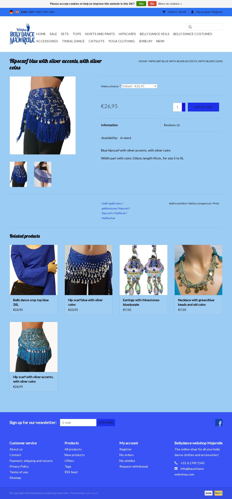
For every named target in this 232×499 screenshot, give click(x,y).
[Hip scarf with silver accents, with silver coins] (34, 347)
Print (216, 203)
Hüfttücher (108, 218)
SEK (52, 12)
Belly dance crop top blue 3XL (31, 302)
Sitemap (15, 478)
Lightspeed (91, 493)
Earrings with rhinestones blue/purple (141, 302)
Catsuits (96, 41)
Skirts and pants (100, 34)
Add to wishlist (178, 203)
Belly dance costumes (193, 34)
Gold (105, 203)
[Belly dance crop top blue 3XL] (34, 270)
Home (41, 34)
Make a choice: (111, 86)
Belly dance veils (154, 34)
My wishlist (127, 461)
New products (75, 455)
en (17, 12)
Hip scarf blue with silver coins (85, 302)
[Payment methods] (208, 492)
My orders (126, 455)
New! (160, 41)
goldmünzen (109, 208)
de (11, 12)
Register (125, 449)
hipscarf (124, 208)
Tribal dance (73, 41)
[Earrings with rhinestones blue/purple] (143, 270)
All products (73, 449)
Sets (65, 34)
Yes (141, 3)
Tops (76, 34)
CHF (45, 12)
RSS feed (71, 472)
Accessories (47, 41)
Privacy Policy (19, 466)
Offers (69, 461)
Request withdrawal (133, 466)
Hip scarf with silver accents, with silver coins (33, 379)
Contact (15, 455)
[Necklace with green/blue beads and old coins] (198, 270)
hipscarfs (107, 213)
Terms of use (19, 472)
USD (38, 12)
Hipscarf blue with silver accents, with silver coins (185, 61)
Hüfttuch (120, 213)
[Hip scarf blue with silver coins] (89, 270)
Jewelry (145, 41)
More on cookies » (170, 3)
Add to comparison (200, 203)
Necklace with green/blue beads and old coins (196, 302)
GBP (31, 12)
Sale (53, 34)
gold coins (115, 203)
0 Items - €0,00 (177, 12)
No (152, 3)
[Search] (188, 27)
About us (16, 449)
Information (109, 125)
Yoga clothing (121, 41)
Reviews (172, 125)
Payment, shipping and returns (31, 461)
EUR (24, 12)
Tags (68, 466)
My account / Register (209, 12)
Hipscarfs (127, 34)
